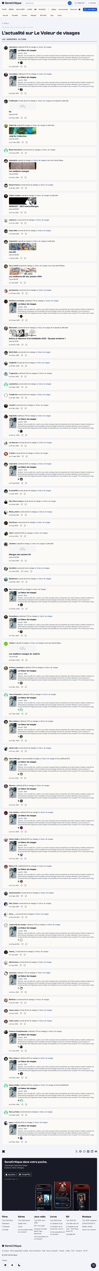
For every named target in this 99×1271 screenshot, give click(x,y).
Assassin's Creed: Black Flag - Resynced (40, 1231)
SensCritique (5, 27)
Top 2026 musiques (89, 1220)
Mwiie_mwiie (14, 512)
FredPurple (13, 101)
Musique (86, 1216)
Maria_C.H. (13, 866)
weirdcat (12, 220)
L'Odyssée (5, 1227)
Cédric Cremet (14, 195)
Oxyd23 (12, 405)
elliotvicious (13, 962)
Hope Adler (13, 230)
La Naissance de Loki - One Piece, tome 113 (72, 1229)
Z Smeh (12, 453)
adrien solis (13, 748)
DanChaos (13, 522)
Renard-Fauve (14, 185)
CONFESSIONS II (88, 1223)
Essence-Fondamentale (18, 1031)
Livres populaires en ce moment (57, 1233)
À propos (5, 1251)
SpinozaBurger (14, 759)
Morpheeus (13, 579)
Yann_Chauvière (15, 694)
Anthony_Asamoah (16, 667)
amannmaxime (14, 893)
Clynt (11, 533)
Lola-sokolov (14, 812)
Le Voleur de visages (20, 27)
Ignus (11, 1122)
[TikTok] (88, 1152)
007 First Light (39, 1226)
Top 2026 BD (71, 1220)
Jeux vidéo (40, 1216)
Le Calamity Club (56, 1223)
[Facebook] (80, 1152)
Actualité (5, 1230)
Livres (53, 1216)
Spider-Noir (22, 1223)
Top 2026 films (7, 1220)
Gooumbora (13, 616)
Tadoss (12, 643)
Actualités (30, 27)
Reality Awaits (87, 1227)
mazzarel (12, 973)
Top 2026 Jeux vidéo (39, 1221)
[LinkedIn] (92, 1152)
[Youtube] (96, 1152)
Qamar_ (12, 951)
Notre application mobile (19, 1251)
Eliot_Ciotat (13, 903)
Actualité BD (70, 1234)
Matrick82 (13, 328)
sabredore (13, 47)
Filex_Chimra (14, 721)
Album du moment (89, 1230)
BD (11, 27)
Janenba (12, 544)
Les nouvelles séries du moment (25, 1231)
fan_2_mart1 (13, 266)
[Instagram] (84, 1152)
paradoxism (13, 290)
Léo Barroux (13, 442)
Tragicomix (13, 373)
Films (5, 1216)
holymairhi (13, 160)
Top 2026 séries (24, 1220)
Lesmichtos (13, 384)
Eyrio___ (12, 914)
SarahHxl (12, 568)
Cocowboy (13, 74)
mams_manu (14, 1010)
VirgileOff (12, 363)
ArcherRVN (13, 491)
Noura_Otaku (14, 1085)
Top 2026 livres (55, 1220)
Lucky (20, 1227)
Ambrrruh (12, 125)
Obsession (5, 1223)
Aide (43, 1251)
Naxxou (12, 785)
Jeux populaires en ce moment (41, 1238)
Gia (10, 589)
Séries (21, 1216)
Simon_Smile (14, 839)
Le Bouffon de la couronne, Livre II (56, 1228)
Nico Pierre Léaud (16, 501)
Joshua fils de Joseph (17, 925)
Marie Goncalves (15, 150)
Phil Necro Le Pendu (16, 301)
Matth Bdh (13, 352)
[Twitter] (76, 1152)
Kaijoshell (12, 416)
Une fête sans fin (72, 1223)
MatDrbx (12, 999)
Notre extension (35, 1251)
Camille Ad (13, 394)
